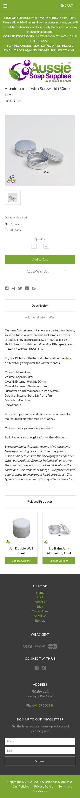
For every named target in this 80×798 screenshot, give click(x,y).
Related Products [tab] (40, 501)
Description (40, 305)
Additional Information (40, 317)
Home (40, 592)
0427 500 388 (44, 705)
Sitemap (40, 620)
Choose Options (21, 560)
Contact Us (40, 602)
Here (67, 358)
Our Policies (40, 611)
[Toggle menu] (5, 6)
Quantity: (16, 217)
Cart (40, 597)
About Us (40, 616)
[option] (21, 538)
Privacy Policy (44, 786)
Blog (40, 606)
